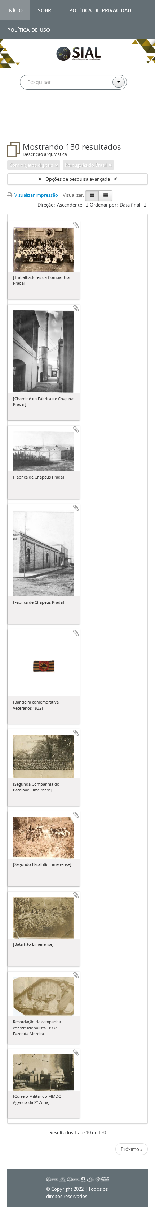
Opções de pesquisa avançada (77, 179)
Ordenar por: (104, 204)
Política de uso (28, 29)
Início (15, 9)
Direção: (46, 204)
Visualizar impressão (35, 195)
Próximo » (131, 1149)
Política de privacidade (101, 9)
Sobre (46, 9)
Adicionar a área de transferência (76, 225)
